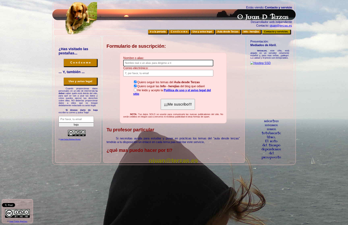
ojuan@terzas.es (281, 25)
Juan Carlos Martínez (18, 221)
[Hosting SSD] (260, 63)
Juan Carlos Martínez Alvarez (70, 139)
